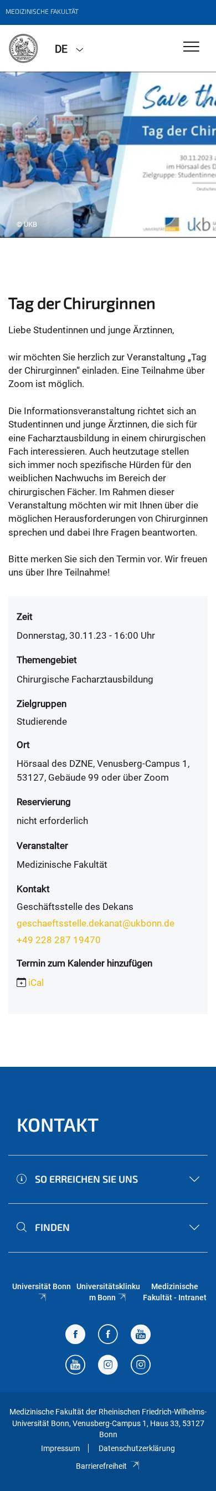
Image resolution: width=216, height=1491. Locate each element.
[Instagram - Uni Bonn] (108, 1366)
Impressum (60, 1448)
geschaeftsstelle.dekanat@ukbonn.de (95, 923)
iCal (36, 982)
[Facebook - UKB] (108, 1335)
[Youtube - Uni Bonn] (141, 1335)
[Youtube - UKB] (75, 1366)
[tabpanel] (108, 155)
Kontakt (58, 1124)
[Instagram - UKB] (141, 1366)
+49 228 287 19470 (59, 939)
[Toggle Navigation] (191, 47)
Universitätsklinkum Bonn (108, 1292)
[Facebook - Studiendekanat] (75, 1335)
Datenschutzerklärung (137, 1448)
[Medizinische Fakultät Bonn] (23, 48)
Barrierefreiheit (101, 1466)
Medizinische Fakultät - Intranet (175, 1292)
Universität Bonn (41, 1286)
